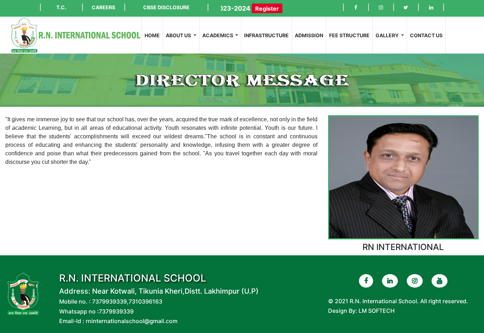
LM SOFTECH (377, 310)
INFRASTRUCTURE (266, 35)
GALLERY (388, 35)
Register (257, 8)
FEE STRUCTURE (349, 35)
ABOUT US (179, 35)
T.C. (61, 7)
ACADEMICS (218, 35)
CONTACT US (426, 35)
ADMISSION (309, 35)
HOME (154, 35)
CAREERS (103, 7)
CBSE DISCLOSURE (166, 7)
